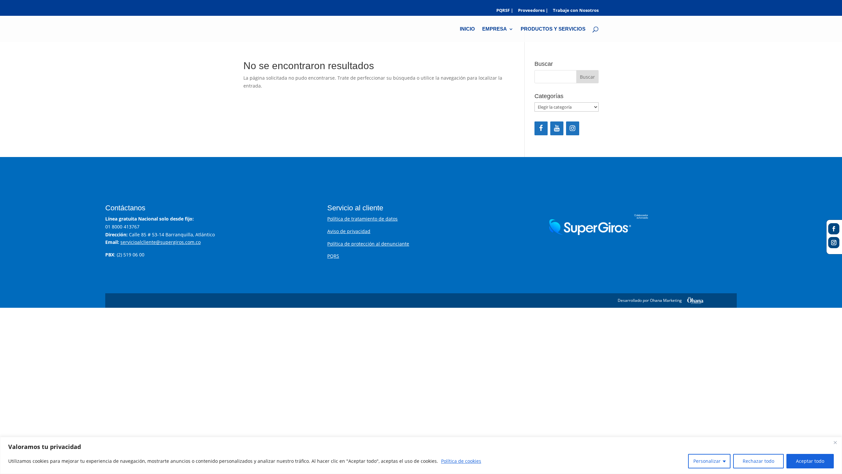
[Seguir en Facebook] (833, 228)
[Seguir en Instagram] (833, 242)
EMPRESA (494, 29)
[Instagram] (572, 128)
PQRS (333, 256)
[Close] (835, 442)
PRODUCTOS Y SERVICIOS (553, 29)
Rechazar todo (758, 461)
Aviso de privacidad (348, 231)
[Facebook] (541, 128)
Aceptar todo (810, 461)
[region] (421, 455)
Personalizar (707, 461)
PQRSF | (504, 10)
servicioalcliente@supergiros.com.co (160, 242)
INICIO (467, 29)
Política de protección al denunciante (368, 244)
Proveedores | (533, 10)
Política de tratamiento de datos (362, 219)
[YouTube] (556, 128)
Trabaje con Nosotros (576, 10)
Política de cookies (461, 461)
